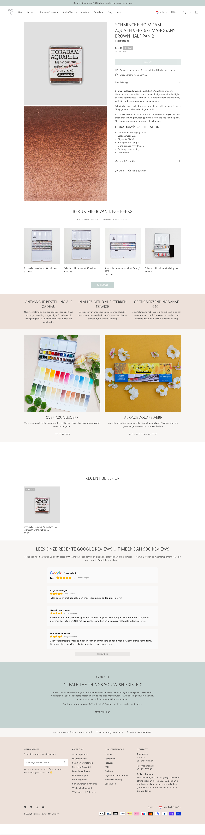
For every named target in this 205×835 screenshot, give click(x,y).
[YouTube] (43, 807)
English (150, 807)
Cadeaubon (110, 783)
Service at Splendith (81, 767)
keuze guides (105, 312)
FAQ (107, 767)
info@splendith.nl (114, 732)
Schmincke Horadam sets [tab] (87, 219)
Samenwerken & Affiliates (84, 783)
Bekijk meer (102, 284)
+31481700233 (145, 732)
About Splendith (80, 754)
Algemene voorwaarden (116, 775)
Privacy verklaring (113, 779)
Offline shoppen (80, 775)
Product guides (79, 779)
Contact (108, 754)
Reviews (109, 771)
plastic (68, 315)
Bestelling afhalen (81, 771)
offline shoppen (144, 780)
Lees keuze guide (62, 434)
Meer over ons (102, 712)
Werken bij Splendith (82, 788)
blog (120, 312)
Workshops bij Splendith (84, 792)
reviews (116, 315)
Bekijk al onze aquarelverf (143, 434)
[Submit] (64, 762)
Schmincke (122, 41)
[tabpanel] (102, 258)
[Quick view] (54, 261)
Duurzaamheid (79, 758)
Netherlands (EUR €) (168, 12)
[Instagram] (37, 807)
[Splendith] (10, 12)
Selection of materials (82, 762)
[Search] (184, 12)
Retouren (109, 762)
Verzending (110, 758)
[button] (197, 12)
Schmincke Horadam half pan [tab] (115, 219)
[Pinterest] (31, 807)
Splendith (35, 814)
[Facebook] (25, 807)
